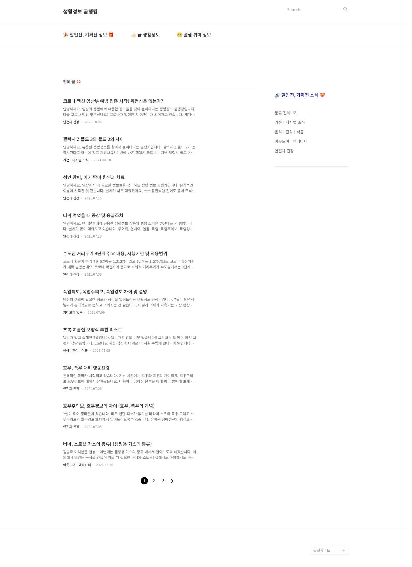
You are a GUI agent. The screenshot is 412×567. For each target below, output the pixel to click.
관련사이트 (321, 550)
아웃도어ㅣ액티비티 (77, 464)
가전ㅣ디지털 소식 (76, 159)
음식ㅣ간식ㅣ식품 (75, 350)
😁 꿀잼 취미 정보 (194, 34)
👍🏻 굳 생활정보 (145, 34)
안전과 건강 (71, 121)
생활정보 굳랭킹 (80, 11)
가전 (317, 541)
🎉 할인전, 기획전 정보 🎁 (88, 34)
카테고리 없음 (72, 312)
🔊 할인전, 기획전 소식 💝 (300, 94)
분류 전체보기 (286, 112)
